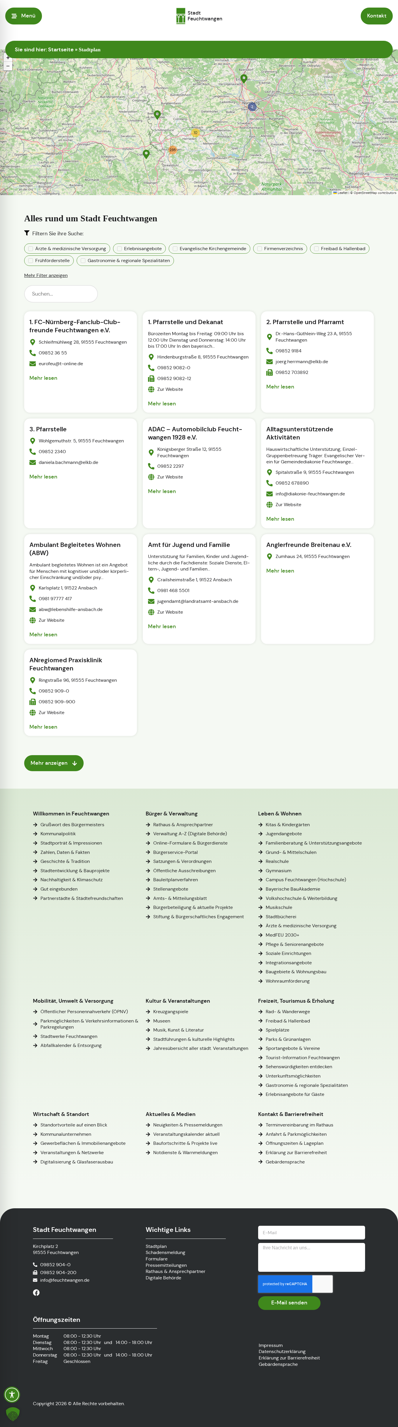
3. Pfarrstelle (48, 429)
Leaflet (342, 193)
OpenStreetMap (365, 193)
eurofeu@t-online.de (61, 363)
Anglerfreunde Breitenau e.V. (308, 545)
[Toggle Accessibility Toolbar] (12, 1394)
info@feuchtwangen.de (64, 1280)
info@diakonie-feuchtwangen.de (310, 494)
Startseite (61, 49)
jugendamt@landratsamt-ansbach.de (197, 601)
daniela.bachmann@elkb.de (68, 462)
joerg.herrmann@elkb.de (302, 361)
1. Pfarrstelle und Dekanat (185, 322)
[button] (244, 79)
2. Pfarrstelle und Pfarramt (305, 322)
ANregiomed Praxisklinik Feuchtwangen (65, 664)
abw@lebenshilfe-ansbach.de (71, 609)
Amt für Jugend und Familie (189, 545)
